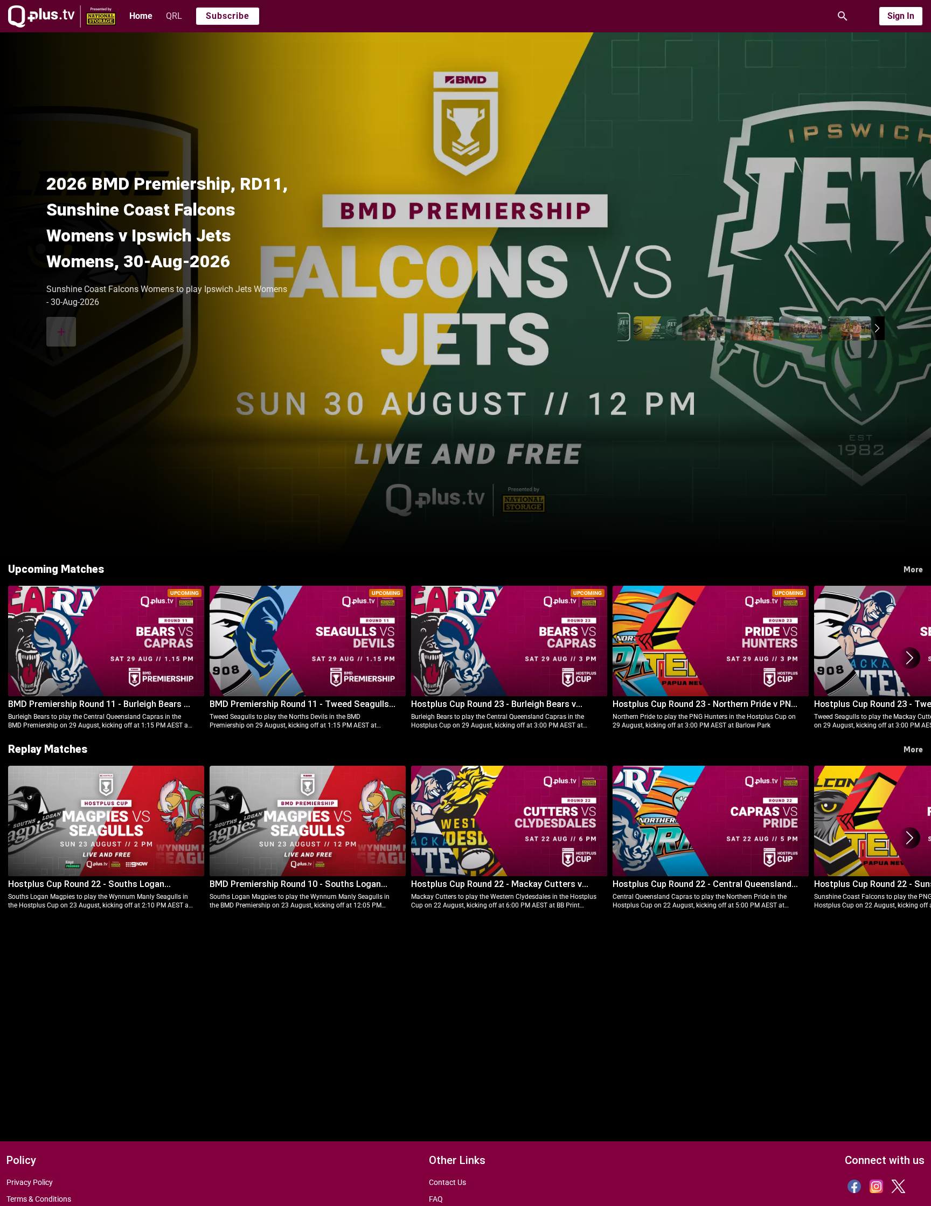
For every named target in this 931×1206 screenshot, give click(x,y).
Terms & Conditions (38, 1199)
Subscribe (227, 16)
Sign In (900, 16)
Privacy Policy (29, 1182)
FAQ (436, 1199)
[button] (877, 328)
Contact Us (447, 1182)
